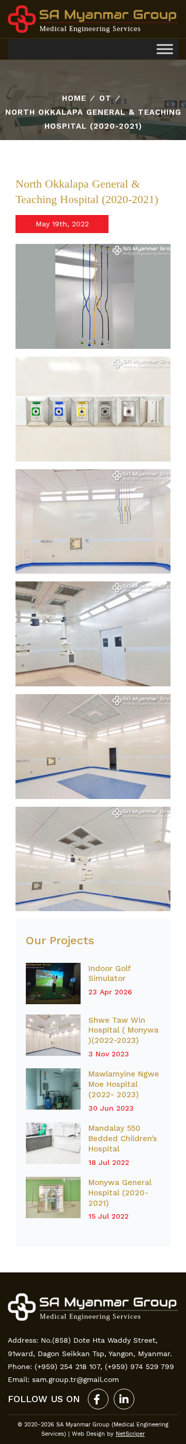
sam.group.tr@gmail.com (75, 1379)
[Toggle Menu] (165, 49)
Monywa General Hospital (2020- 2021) (119, 1193)
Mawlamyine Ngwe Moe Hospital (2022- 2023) (123, 1084)
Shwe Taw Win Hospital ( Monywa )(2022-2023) (123, 1031)
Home (74, 98)
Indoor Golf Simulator (109, 974)
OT (105, 98)
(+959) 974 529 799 (139, 1366)
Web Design (88, 1434)
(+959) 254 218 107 (67, 1366)
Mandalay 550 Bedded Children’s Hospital (122, 1139)
